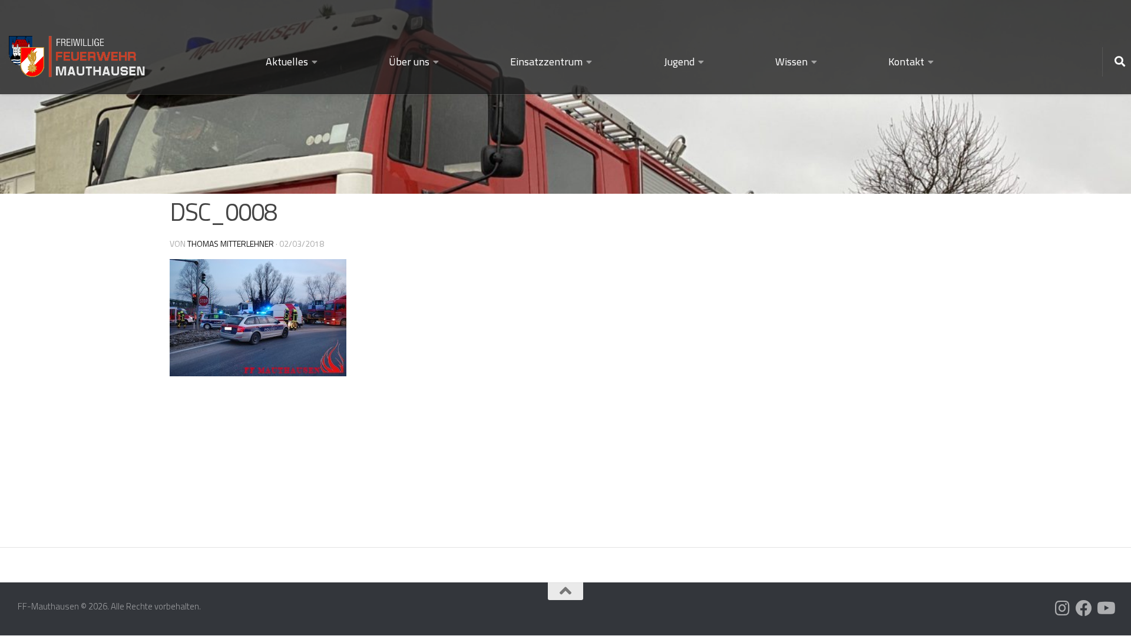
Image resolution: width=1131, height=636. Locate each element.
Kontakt (906, 61)
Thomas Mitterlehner (230, 243)
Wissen (791, 61)
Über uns (409, 61)
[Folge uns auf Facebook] (1084, 608)
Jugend (679, 61)
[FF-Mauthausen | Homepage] (78, 51)
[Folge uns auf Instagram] (1062, 608)
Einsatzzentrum (546, 61)
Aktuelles (287, 61)
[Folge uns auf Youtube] (1105, 608)
